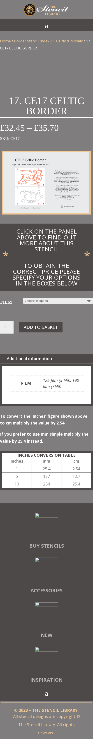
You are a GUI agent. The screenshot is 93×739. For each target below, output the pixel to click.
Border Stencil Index (31, 41)
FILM (6, 302)
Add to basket (41, 327)
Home (5, 41)
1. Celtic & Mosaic (68, 41)
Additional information (29, 358)
